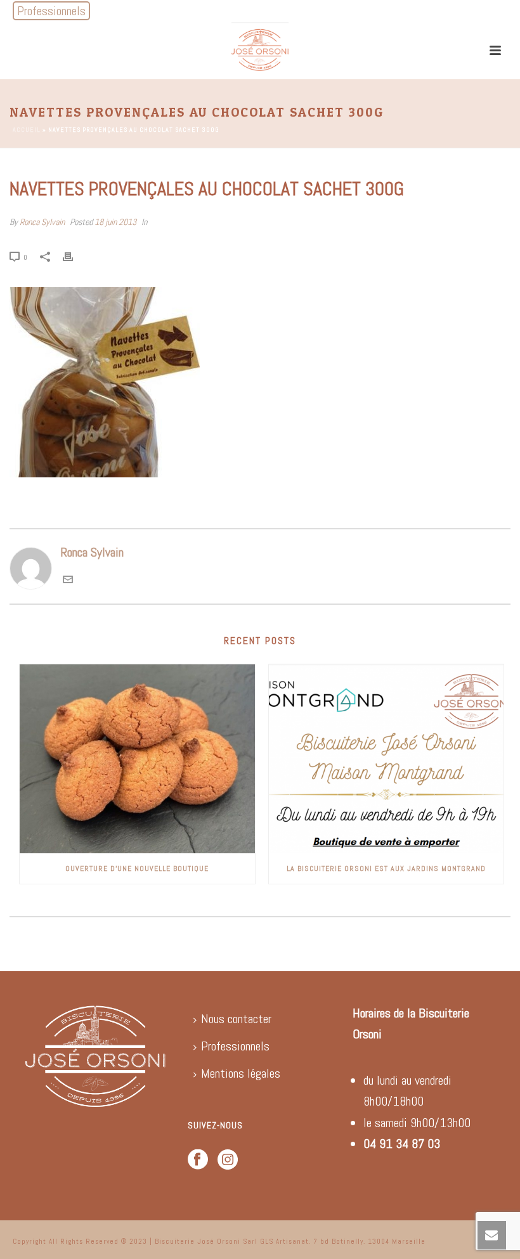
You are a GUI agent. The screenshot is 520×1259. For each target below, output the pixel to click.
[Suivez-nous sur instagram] (228, 1160)
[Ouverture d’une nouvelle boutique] (137, 758)
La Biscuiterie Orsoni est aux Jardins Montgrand (386, 868)
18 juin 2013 (115, 222)
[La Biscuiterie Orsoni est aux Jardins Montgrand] (386, 758)
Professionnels (235, 1046)
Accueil (27, 130)
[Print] (74, 255)
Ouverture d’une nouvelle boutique (137, 868)
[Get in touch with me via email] (68, 580)
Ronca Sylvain (42, 222)
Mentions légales (240, 1073)
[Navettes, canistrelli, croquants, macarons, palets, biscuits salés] (260, 50)
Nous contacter (236, 1018)
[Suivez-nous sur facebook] (198, 1160)
